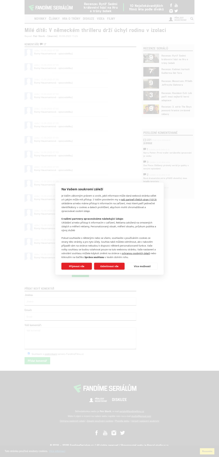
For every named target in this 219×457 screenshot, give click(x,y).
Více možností (142, 266)
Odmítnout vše (109, 266)
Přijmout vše (76, 266)
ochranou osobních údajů (136, 253)
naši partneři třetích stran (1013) (139, 199)
